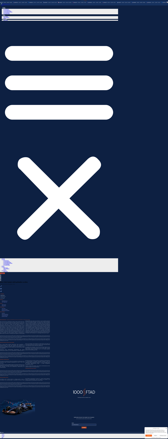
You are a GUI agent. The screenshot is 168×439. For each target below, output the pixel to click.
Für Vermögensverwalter (8, 263)
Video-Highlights (6, 17)
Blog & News (6, 16)
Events (5, 18)
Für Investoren (6, 9)
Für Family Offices (7, 13)
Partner (3, 14)
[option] (85, 434)
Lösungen (3, 8)
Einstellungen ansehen (163, 435)
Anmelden (84, 427)
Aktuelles (3, 15)
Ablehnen (155, 435)
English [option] (3, 434)
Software (3, 7)
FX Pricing (85, 0)
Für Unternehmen (7, 10)
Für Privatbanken (7, 12)
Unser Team (6, 20)
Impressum (159, 437)
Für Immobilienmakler (7, 11)
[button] (166, 428)
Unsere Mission (4, 19)
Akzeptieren (148, 435)
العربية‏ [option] (3, 436)
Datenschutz (156, 437)
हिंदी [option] (2, 437)
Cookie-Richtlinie (153, 437)
